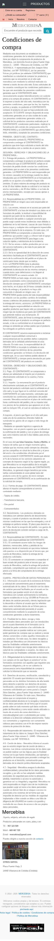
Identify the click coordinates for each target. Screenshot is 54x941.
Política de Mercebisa (27, 916)
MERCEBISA (24, 894)
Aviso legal (5, 912)
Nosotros (21, 19)
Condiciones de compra (43, 912)
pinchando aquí (26, 909)
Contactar (32, 19)
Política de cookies (21, 912)
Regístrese (30, 10)
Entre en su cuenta (13, 10)
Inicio (10, 19)
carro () (44, 15)
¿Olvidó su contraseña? (15, 15)
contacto (39, 839)
